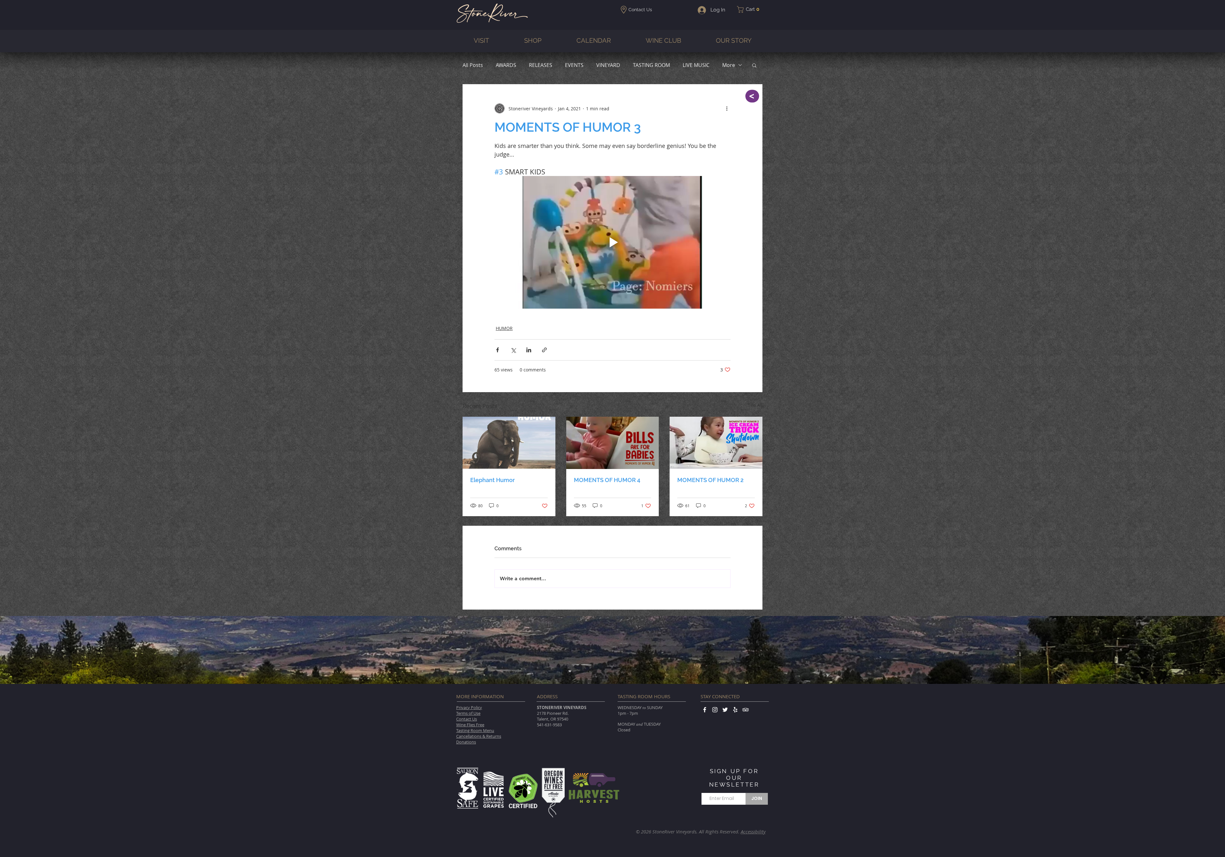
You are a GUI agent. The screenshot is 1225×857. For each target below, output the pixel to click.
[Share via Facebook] (497, 350)
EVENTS (574, 65)
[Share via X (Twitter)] (513, 350)
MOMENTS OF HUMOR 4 (607, 480)
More (728, 65)
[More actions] (727, 108)
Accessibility (753, 831)
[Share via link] (544, 350)
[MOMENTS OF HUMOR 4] (612, 443)
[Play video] (612, 242)
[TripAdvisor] (745, 709)
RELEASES (540, 65)
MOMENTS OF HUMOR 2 (710, 480)
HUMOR (504, 328)
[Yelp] (735, 709)
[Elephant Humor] (509, 443)
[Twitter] (725, 709)
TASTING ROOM (651, 65)
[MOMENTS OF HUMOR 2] (716, 443)
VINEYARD (608, 65)
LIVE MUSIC (696, 65)
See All (755, 405)
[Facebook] (704, 709)
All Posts (473, 65)
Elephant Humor (492, 480)
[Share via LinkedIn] (529, 350)
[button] (750, 9)
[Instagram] (714, 709)
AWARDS (506, 65)
